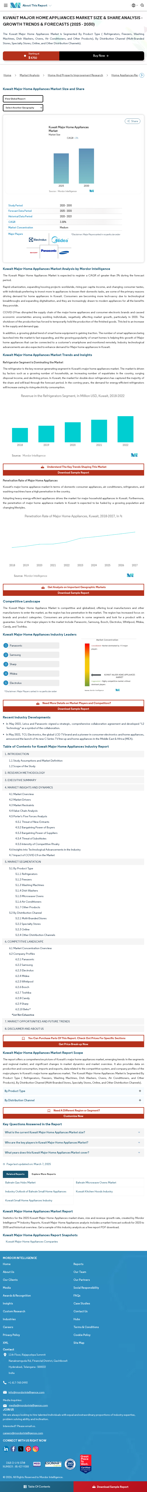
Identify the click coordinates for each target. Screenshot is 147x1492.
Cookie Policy (82, 1335)
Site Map (79, 1343)
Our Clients (10, 1280)
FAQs (77, 1295)
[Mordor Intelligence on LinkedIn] (6, 1449)
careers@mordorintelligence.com (23, 1433)
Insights (8, 1303)
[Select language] (134, 5)
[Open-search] (142, 5)
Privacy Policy (11, 1335)
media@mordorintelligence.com (28, 1405)
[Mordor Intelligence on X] (21, 1449)
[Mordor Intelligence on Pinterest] (28, 1449)
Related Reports (15, 1174)
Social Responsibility (86, 1287)
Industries (9, 1319)
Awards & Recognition (17, 1295)
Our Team (80, 1272)
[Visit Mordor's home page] (15, 5)
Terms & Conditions (86, 1327)
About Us (8, 1272)
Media (7, 1287)
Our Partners (82, 1280)
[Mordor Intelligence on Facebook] (13, 1449)
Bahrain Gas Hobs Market (20, 1182)
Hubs (77, 1319)
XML (5, 1343)
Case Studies (82, 1303)
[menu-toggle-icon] (6, 5)
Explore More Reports (44, 1174)
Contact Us (80, 1311)
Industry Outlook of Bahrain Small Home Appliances (35, 1191)
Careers (8, 1327)
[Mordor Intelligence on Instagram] (36, 1449)
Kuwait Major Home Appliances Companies (32, 1241)
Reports (78, 1264)
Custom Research (14, 1311)
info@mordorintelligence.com (26, 1392)
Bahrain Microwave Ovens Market (96, 1182)
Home (7, 1264)
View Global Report (15, 98)
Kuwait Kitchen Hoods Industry (94, 1191)
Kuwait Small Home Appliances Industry (28, 1200)
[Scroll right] (141, 75)
